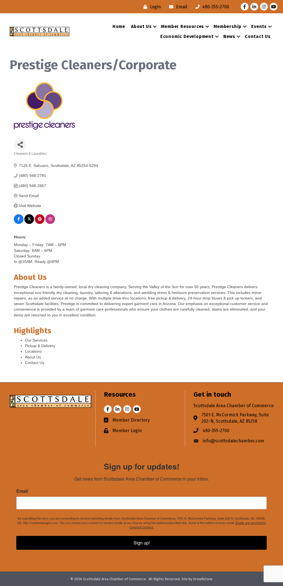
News (229, 36)
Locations (33, 351)
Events (259, 26)
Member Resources (182, 26)
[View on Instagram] (50, 222)
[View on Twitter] (29, 222)
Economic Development (187, 36)
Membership (228, 26)
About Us (141, 26)
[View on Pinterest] (39, 222)
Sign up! (141, 542)
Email (22, 491)
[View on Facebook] (18, 222)
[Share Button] (20, 144)
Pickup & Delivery (40, 346)
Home (118, 26)
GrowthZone (203, 579)
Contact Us (258, 36)
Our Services (36, 340)
